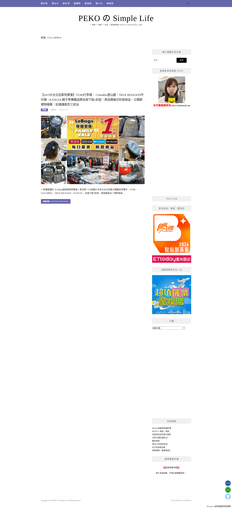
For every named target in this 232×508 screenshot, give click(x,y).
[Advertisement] (93, 70)
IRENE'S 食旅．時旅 (160, 431)
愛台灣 (66, 3)
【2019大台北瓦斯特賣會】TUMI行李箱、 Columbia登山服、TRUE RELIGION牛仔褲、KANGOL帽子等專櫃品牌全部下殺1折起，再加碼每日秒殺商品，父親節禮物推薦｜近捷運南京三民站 (92, 99)
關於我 (44, 3)
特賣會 (44, 110)
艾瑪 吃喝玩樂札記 (160, 438)
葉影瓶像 (156, 450)
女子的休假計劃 (158, 447)
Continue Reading (59, 201)
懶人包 (99, 3)
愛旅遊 (88, 3)
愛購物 (77, 3)
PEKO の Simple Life (116, 18)
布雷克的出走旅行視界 (161, 434)
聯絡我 (110, 3)
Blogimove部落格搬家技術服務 (219, 506)
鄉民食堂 (156, 441)
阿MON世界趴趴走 (160, 444)
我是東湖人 (166, 450)
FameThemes (187, 500)
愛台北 (55, 3)
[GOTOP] (228, 496)
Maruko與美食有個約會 (161, 428)
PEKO (53, 110)
